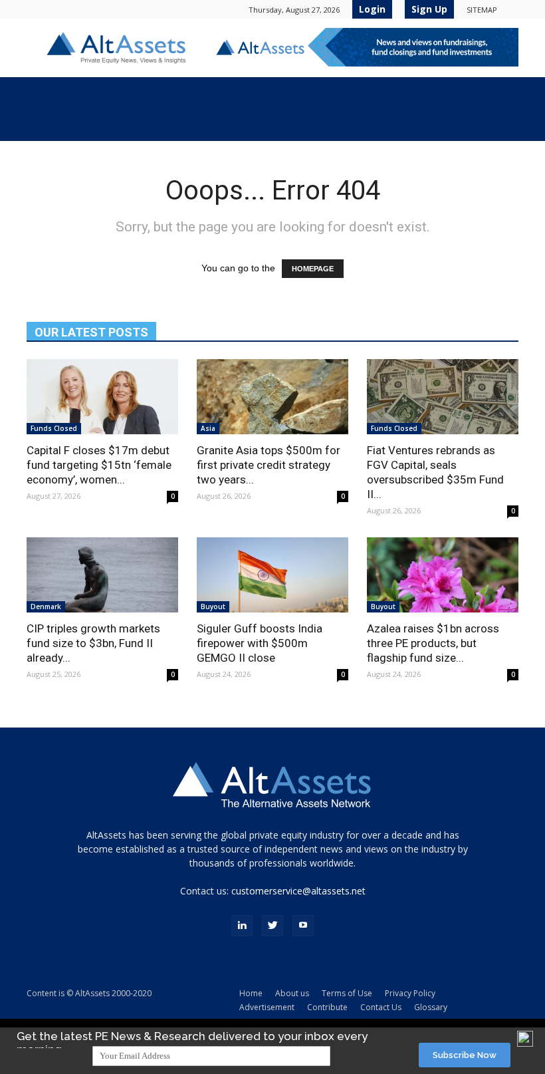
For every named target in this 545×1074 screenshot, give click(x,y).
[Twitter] (272, 925)
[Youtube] (303, 925)
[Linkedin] (242, 925)
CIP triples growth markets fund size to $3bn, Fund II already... (93, 643)
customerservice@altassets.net (298, 890)
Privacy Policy (410, 993)
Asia (208, 428)
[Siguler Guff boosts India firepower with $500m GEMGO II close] (272, 574)
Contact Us (380, 1007)
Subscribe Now (464, 1055)
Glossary (430, 1007)
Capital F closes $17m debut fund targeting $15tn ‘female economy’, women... (99, 465)
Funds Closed (54, 428)
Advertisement (266, 1007)
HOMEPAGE (313, 269)
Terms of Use (347, 993)
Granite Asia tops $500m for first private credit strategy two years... (268, 465)
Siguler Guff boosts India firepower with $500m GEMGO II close (259, 643)
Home (251, 993)
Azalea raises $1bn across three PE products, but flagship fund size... (433, 643)
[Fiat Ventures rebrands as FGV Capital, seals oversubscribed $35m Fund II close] (442, 396)
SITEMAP (482, 10)
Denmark (46, 606)
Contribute (327, 1007)
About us (292, 993)
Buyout (213, 606)
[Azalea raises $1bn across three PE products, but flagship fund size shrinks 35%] (442, 574)
